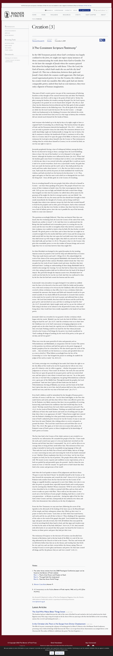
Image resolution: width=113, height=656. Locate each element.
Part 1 (36, 575)
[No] (111, 651)
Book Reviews (9, 35)
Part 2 (36, 577)
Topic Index (9, 50)
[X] (103, 40)
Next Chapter (91, 15)
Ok (52, 653)
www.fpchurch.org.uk (38, 601)
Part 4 (36, 579)
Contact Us (68, 10)
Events (78, 15)
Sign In (75, 10)
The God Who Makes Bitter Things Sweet (48, 612)
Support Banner (58, 10)
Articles (49, 41)
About (103, 15)
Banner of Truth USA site (86, 5)
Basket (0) (85, 10)
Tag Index (8, 47)
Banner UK (50, 10)
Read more (59, 653)
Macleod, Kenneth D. (38, 41)
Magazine (54, 15)
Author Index (9, 43)
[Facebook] (100, 40)
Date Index (8, 45)
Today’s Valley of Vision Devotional (12, 61)
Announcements (10, 30)
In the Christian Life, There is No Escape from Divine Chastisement (58, 624)
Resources (66, 15)
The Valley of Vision (11, 58)
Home (33, 18)
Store (43, 15)
